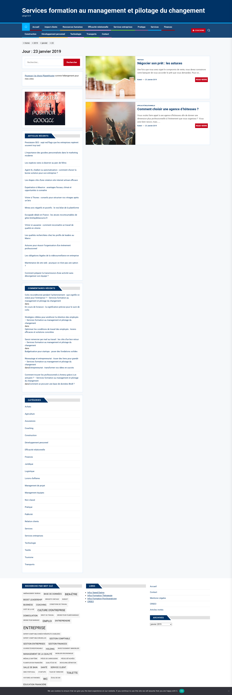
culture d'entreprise (51, 610)
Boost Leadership (32, 599)
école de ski (55, 678)
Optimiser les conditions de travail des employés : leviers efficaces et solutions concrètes (50, 330)
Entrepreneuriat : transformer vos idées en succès (51, 367)
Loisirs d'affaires (32, 478)
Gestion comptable (60, 638)
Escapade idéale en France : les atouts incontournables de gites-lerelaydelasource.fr (51, 216)
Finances (168, 27)
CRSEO (153, 604)
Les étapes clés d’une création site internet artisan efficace (51, 180)
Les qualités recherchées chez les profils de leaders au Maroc (49, 237)
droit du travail (47, 615)
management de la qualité (37, 654)
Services (155, 27)
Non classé (30, 500)
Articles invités (156, 610)
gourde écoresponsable (33, 648)
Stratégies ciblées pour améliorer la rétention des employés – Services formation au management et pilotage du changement (51, 320)
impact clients (51, 27)
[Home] (26, 27)
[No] (228, 691)
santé (44, 667)
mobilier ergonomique (64, 653)
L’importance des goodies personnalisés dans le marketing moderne (51, 154)
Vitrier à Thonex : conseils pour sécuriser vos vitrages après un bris (52, 199)
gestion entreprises (34, 644)
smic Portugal (29, 672)
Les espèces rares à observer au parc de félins (45, 163)
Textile (28, 550)
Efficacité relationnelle (98, 27)
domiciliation (30, 615)
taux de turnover (56, 672)
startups (42, 672)
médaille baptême (30, 658)
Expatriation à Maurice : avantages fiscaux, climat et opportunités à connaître (48, 189)
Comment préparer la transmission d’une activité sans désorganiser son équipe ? (49, 274)
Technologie (75, 34)
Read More (201, 79)
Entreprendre (62, 621)
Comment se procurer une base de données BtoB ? (52, 384)
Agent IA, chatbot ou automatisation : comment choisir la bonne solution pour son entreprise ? (50, 171)
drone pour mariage (31, 620)
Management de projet (35, 485)
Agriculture (30, 414)
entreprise (34, 628)
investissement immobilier (68, 648)
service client (58, 667)
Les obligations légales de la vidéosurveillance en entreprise (52, 255)
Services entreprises (123, 27)
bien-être (71, 594)
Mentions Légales (158, 598)
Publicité (29, 514)
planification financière (33, 663)
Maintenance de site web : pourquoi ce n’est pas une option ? (51, 264)
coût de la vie (28, 609)
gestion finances (57, 644)
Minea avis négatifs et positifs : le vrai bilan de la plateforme (52, 208)
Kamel (139, 80)
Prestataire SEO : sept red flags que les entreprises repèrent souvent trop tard (51, 144)
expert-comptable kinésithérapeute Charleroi (41, 634)
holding (50, 649)
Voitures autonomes (31, 678)
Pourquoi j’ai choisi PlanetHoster (40, 76)
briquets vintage (52, 599)
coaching (41, 605)
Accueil (35, 27)
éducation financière (34, 684)
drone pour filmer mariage (68, 615)
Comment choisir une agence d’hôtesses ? (168, 109)
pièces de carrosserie (49, 658)
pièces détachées (68, 658)
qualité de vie (51, 663)
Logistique (29, 471)
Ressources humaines (73, 27)
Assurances (30, 421)
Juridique (29, 464)
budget (65, 599)
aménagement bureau (31, 593)
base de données (53, 594)
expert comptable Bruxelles (34, 638)
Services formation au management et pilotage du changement (113, 10)
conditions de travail (58, 604)
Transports (92, 34)
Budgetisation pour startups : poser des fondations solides (51, 351)
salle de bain (30, 667)
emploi (47, 621)
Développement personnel (53, 34)
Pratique (141, 27)
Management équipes (34, 493)
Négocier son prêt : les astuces (159, 63)
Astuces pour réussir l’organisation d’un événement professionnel (48, 247)
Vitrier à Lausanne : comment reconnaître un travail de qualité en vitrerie (49, 226)
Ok (182, 691)
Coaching (29, 428)
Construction (30, 34)
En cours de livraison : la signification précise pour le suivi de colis (52, 308)
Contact (105, 34)
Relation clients (32, 521)
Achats (28, 406)
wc (45, 679)
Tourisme (29, 557)
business (28, 605)
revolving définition (68, 663)
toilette (72, 672)
